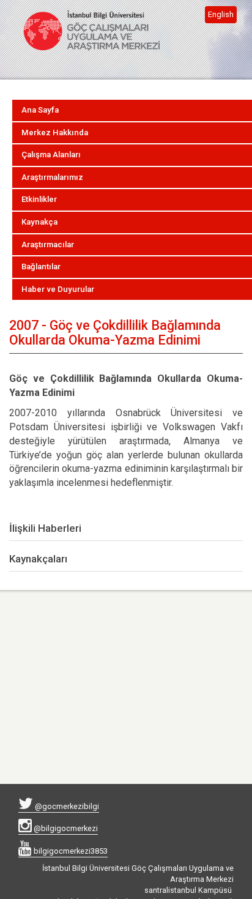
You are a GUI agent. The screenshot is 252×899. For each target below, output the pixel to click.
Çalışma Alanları (51, 154)
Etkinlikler (39, 199)
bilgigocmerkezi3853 (70, 851)
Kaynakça (39, 221)
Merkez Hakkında (54, 132)
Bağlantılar (41, 266)
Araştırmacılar (47, 244)
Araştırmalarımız (52, 177)
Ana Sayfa (40, 109)
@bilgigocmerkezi (65, 828)
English (221, 14)
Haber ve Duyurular (57, 289)
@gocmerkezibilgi (66, 806)
